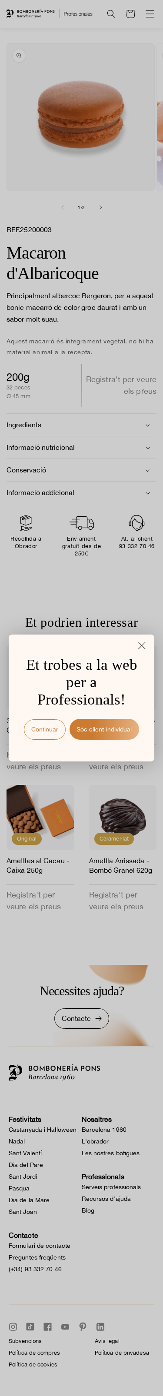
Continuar (44, 729)
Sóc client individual (104, 729)
